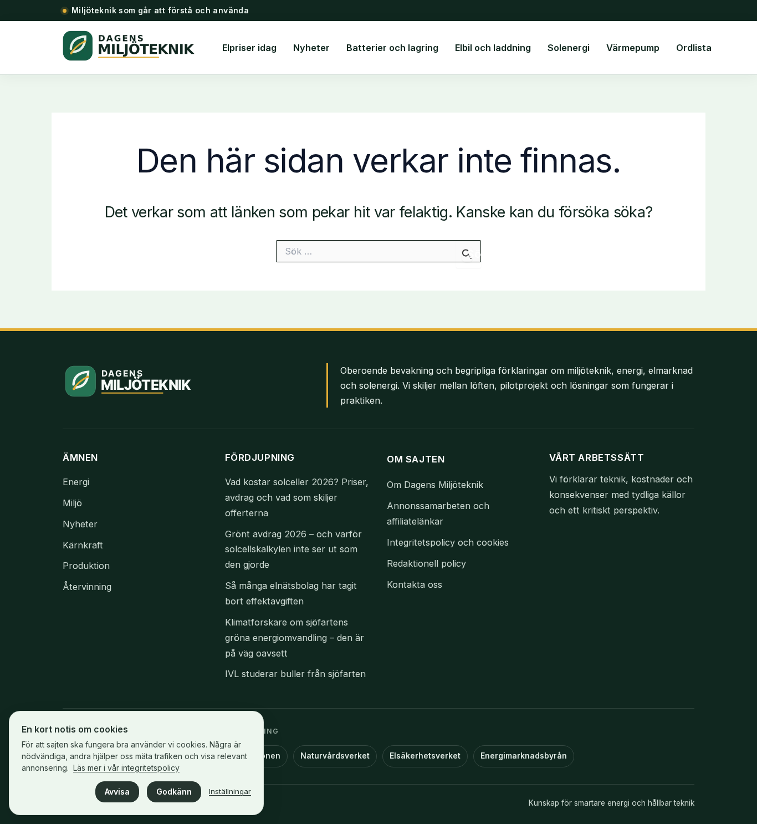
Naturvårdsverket (335, 755)
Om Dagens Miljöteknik (435, 484)
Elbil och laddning (493, 47)
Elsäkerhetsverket (425, 755)
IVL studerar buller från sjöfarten (295, 673)
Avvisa (117, 791)
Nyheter (311, 47)
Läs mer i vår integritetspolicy (126, 767)
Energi (76, 481)
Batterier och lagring (392, 47)
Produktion (86, 565)
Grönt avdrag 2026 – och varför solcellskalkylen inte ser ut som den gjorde (293, 549)
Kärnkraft (83, 545)
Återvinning (87, 586)
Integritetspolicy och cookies (448, 542)
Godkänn (174, 791)
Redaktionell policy (426, 563)
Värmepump (632, 47)
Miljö (72, 502)
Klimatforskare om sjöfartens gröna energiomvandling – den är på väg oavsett (294, 638)
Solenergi (569, 47)
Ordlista (694, 47)
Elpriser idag (249, 47)
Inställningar (230, 791)
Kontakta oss (414, 584)
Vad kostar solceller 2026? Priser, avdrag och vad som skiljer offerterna (297, 497)
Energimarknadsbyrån (523, 755)
